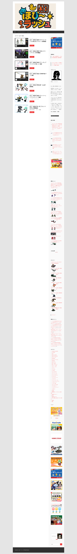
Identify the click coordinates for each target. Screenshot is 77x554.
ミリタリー (53, 388)
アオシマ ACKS (54, 365)
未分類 (53, 390)
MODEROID (53, 358)
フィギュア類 (54, 383)
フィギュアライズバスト (55, 381)
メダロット (53, 389)
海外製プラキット (54, 394)
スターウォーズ (54, 372)
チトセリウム (54, 376)
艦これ (53, 395)
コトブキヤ (53, 369)
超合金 (53, 400)
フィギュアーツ (54, 382)
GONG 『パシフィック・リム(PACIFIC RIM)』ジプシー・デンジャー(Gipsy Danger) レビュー (56, 205)
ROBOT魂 (53, 360)
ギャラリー (54, 314)
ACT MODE (53, 352)
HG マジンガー (54, 357)
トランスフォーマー (55, 377)
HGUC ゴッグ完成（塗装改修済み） (56, 297)
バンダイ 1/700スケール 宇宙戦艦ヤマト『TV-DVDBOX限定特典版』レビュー (56, 219)
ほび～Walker (54, 363)
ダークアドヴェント (55, 375)
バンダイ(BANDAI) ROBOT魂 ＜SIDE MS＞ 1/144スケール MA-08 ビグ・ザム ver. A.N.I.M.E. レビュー (56, 199)
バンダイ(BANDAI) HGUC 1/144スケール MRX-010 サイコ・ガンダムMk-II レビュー (56, 193)
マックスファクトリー (55, 387)
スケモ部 (53, 370)
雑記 (52, 401)
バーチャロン (54, 378)
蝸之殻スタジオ (54, 396)
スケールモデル (54, 371)
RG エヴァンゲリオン (55, 359)
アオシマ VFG (54, 366)
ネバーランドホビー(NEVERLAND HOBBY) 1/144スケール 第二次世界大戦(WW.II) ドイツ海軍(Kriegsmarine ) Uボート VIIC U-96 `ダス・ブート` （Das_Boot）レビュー (56, 185)
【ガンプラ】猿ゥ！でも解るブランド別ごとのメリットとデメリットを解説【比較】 (57, 64)
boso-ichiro (35, 38)
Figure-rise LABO (54, 354)
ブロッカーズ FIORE (55, 384)
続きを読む (31, 45)
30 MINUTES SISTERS (55, 351)
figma (52, 353)
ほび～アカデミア (54, 364)
